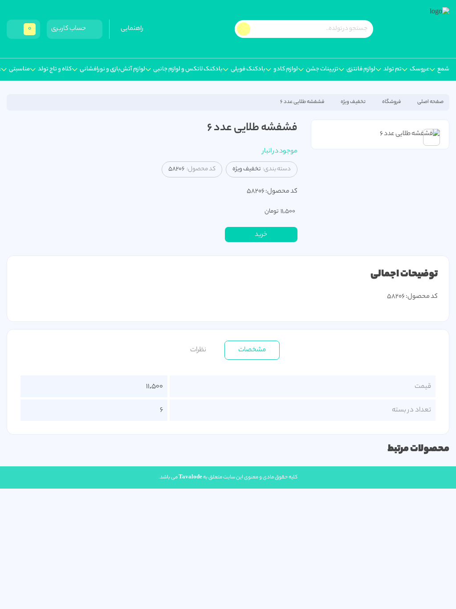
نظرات (198, 350)
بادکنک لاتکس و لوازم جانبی (188, 69)
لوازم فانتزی (360, 69)
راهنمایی (133, 29)
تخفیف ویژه (353, 102)
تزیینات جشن (322, 69)
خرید (261, 235)
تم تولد (392, 69)
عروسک (419, 69)
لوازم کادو (285, 69)
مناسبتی (19, 69)
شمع (443, 69)
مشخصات (252, 350)
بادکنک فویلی (248, 69)
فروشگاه (391, 102)
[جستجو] (243, 29)
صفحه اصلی (430, 102)
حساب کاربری (69, 29)
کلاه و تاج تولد (55, 69)
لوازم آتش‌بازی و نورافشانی (112, 69)
